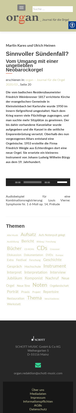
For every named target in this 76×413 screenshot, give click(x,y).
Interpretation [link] (35, 272)
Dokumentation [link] (33, 255)
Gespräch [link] (14, 266)
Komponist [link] (34, 278)
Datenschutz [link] (38, 409)
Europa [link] (59, 255)
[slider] (62, 181)
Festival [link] (21, 260)
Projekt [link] (36, 292)
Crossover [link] (55, 249)
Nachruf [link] (52, 278)
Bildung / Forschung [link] (46, 242)
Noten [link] (40, 285)
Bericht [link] (27, 241)
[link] (38, 19)
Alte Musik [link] (12, 235)
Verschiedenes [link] (51, 299)
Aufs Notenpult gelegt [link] (52, 235)
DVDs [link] (49, 255)
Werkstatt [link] (14, 304)
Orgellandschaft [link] (59, 285)
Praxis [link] (25, 292)
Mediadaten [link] (38, 393)
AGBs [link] (38, 405)
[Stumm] (54, 182)
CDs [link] (42, 248)
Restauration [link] (15, 298)
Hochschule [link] (33, 266)
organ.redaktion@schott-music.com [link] (38, 373)
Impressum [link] (38, 397)
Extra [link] (10, 260)
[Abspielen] (11, 182)
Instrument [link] (54, 266)
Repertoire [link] (51, 292)
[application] (38, 182)
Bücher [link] (14, 248)
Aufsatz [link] (28, 234)
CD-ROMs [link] (29, 249)
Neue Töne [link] (23, 286)
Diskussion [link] (14, 255)
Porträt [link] (13, 292)
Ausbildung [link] (13, 241)
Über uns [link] (38, 390)
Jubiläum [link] (14, 278)
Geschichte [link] (52, 260)
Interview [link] (58, 272)
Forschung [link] (35, 260)
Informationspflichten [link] (38, 401)
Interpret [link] (14, 272)
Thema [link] (34, 298)
